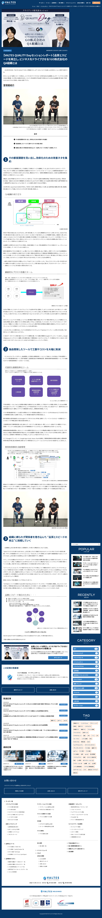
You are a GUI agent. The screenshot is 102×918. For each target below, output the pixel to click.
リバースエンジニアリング (77, 829)
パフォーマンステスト (76, 809)
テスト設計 (88, 751)
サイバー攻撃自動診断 (76, 819)
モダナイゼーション (77, 769)
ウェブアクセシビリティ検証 (77, 812)
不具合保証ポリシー (73, 843)
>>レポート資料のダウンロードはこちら (35, 632)
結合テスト (80, 726)
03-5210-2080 (52, 882)
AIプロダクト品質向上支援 (46, 824)
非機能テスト (76, 729)
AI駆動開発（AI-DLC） (76, 837)
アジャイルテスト (77, 732)
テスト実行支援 (12, 809)
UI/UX (88, 741)
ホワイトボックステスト (90, 745)
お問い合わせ (96, 2)
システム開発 (84, 738)
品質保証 (42, 763)
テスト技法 (87, 748)
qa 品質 (93, 763)
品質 (82, 754)
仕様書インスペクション (13, 832)
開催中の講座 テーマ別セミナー (15, 862)
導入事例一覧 (43, 846)
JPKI (88, 735)
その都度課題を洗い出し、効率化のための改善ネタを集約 (31, 139)
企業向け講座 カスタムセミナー (15, 864)
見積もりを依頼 (19, 791)
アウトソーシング (93, 723)
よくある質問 (43, 859)
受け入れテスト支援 (13, 819)
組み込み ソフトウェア (93, 769)
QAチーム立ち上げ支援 (13, 829)
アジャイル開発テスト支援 (46, 817)
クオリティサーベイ (12, 834)
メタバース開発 (74, 832)
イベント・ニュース (70, 3)
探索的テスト (76, 723)
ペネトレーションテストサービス (78, 814)
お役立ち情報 (80, 3)
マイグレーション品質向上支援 (47, 807)
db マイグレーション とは (88, 760)
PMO (91, 738)
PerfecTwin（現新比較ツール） (47, 809)
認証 (84, 735)
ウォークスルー (76, 738)
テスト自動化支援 (44, 833)
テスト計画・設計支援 (13, 807)
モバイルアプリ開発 (75, 827)
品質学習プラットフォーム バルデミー (17, 869)
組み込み (75, 772)
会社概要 (70, 851)
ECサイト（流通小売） (91, 757)
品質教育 (54, 3)
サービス (41, 3)
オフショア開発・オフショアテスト (16, 814)
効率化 (74, 726)
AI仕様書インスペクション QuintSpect (17, 854)
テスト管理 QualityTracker (15, 849)
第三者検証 (92, 754)
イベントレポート (7, 50)
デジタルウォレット (77, 735)
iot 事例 (79, 760)
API (97, 735)
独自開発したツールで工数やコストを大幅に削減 (29, 143)
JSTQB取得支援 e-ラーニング (15, 867)
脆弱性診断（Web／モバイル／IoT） (79, 807)
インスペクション (84, 723)
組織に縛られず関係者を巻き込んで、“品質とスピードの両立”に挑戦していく (36, 148)
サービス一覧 (9, 801)
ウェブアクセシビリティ (78, 745)
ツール (47, 3)
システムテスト (88, 726)
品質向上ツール (10, 844)
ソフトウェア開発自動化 (89, 766)
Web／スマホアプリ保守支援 (78, 834)
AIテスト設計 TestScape (14, 852)
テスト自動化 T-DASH (13, 847)
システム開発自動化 (77, 766)
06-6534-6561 (68, 882)
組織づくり (53, 720)
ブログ (39, 853)
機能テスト (83, 729)
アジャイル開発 (91, 729)
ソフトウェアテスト (77, 757)
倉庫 (84, 757)
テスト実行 (81, 751)
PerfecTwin (76, 741)
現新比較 (83, 741)
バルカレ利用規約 (12, 872)
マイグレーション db (77, 763)
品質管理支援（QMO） (13, 827)
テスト (85, 769)
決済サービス (85, 732)
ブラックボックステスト (78, 748)
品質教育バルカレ (10, 859)
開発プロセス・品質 (19, 763)
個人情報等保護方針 (74, 846)
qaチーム (59, 720)
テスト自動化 (76, 754)
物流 (74, 760)
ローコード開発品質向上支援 (47, 826)
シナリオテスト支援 (12, 817)
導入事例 (61, 3)
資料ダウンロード (18, 690)
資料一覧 (88, 3)
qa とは (65, 720)
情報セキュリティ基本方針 (75, 849)
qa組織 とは (87, 763)
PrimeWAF (73, 817)
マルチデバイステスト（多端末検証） (16, 812)
